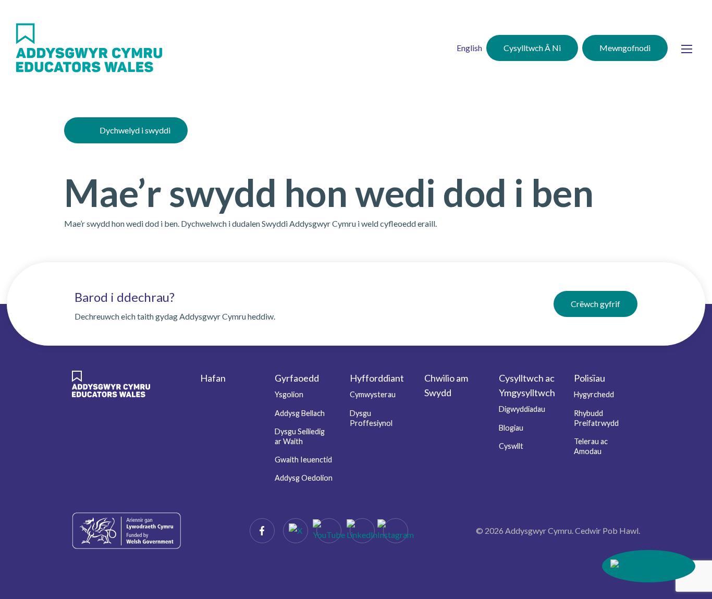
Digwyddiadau (522, 409)
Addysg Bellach (300, 413)
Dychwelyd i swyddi (135, 130)
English (469, 48)
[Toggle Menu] (686, 49)
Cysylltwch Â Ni (532, 48)
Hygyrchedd (594, 394)
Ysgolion (289, 394)
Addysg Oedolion (304, 477)
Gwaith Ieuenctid (303, 459)
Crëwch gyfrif (595, 304)
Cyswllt (511, 446)
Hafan (213, 378)
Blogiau (511, 427)
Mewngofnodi (624, 48)
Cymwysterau (373, 394)
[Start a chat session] (648, 566)
